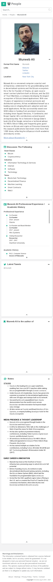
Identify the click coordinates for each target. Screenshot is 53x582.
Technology (17, 450)
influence (30, 131)
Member (40, 409)
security (35, 485)
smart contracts (40, 390)
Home (4, 15)
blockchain (14, 405)
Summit (35, 434)
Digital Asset (43, 434)
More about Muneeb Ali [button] (14, 137)
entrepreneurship (11, 119)
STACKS (7, 383)
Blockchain (21, 443)
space (28, 424)
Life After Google (15, 121)
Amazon (30, 441)
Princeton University (40, 126)
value (11, 407)
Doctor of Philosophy (16, 256)
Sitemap (17, 577)
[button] (26, 80)
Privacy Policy (27, 577)
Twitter (25, 70)
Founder (26, 409)
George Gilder (39, 119)
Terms (35, 577)
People (12, 15)
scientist (38, 83)
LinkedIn (25, 73)
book (6, 121)
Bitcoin (35, 88)
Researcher (13, 238)
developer (35, 412)
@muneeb (7, 268)
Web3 (23, 424)
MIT (11, 450)
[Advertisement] (26, 514)
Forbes (29, 448)
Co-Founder (13, 217)
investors (41, 111)
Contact (42, 577)
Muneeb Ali (8, 83)
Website (25, 68)
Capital (12, 116)
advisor (45, 121)
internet (29, 101)
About (10, 577)
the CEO (46, 93)
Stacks (28, 91)
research (10, 129)
